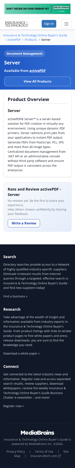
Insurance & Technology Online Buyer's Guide (35, 35)
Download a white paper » (21, 353)
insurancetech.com (44, 456)
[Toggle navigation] (66, 23)
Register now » (13, 406)
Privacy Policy (15, 451)
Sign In (49, 24)
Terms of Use (44, 451)
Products (31, 40)
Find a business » (15, 296)
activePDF (14, 40)
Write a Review (24, 223)
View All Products (37, 81)
